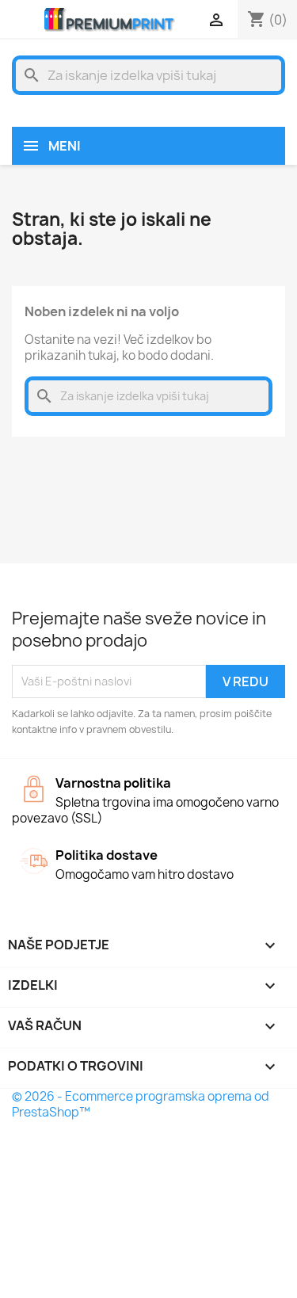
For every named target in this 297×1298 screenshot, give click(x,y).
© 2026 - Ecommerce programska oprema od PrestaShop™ (140, 1104)
